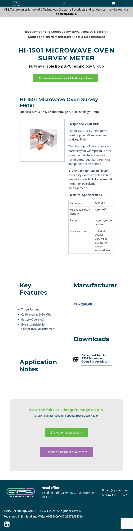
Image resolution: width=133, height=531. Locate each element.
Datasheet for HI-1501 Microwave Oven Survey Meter (95, 358)
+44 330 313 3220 (117, 495)
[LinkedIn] (6, 524)
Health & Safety (94, 31)
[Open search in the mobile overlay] (63, 3)
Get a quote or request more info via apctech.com (65, 78)
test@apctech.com (118, 490)
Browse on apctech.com (66, 432)
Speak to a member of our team (66, 452)
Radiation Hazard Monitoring (49, 37)
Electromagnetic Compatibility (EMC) (52, 31)
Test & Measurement (89, 37)
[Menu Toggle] (113, 3)
